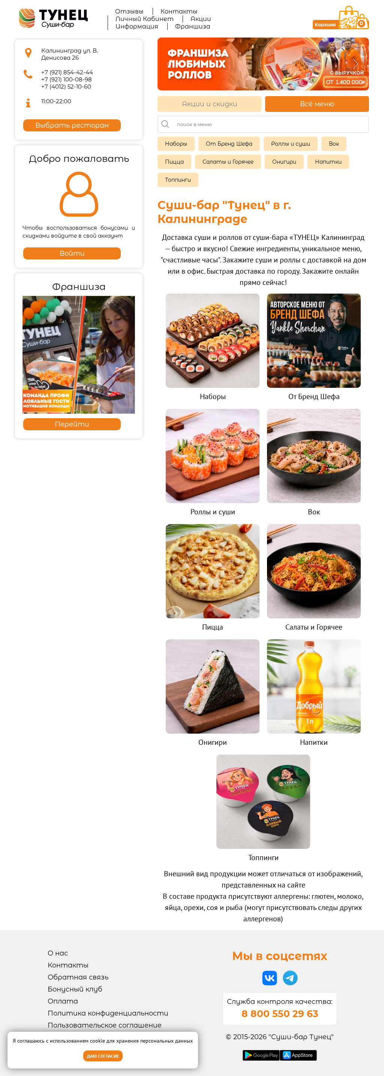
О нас (58, 953)
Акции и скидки (209, 104)
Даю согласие (103, 1056)
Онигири (284, 161)
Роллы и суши (290, 143)
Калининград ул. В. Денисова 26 (69, 54)
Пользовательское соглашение (105, 1025)
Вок (334, 143)
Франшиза (192, 26)
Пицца (174, 161)
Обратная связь (78, 977)
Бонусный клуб (75, 989)
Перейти (72, 424)
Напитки (328, 161)
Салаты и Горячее (228, 161)
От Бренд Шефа (229, 143)
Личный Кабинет (145, 19)
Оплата (63, 1001)
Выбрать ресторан (72, 125)
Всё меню (317, 104)
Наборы (176, 143)
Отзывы (129, 11)
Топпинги (178, 179)
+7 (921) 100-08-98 (66, 79)
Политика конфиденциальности (108, 1013)
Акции (200, 19)
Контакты (179, 11)
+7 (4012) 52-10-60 (66, 86)
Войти (72, 253)
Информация (137, 26)
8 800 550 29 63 (280, 1013)
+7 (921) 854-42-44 (67, 72)
